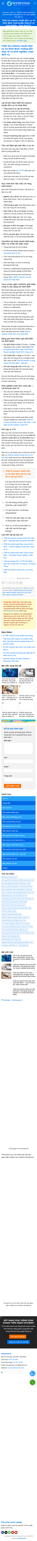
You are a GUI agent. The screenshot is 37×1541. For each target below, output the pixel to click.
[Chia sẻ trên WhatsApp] (3, 582)
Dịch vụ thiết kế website (11, 889)
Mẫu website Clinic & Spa (11, 826)
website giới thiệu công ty (11, 939)
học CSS (13, 895)
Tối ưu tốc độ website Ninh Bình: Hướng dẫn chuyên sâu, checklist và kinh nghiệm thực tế (24, 958)
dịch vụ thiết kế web (15, 590)
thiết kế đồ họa (8, 920)
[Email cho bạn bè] (13, 582)
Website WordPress (25, 942)
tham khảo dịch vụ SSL (12, 253)
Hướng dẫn (6, 803)
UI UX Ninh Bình (8, 930)
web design (7, 933)
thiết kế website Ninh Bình (14, 595)
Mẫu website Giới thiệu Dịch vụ (13, 840)
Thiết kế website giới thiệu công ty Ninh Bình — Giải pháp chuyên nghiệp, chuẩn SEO (20, 422)
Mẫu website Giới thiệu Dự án (12, 845)
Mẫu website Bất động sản (11, 817)
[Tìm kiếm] (35, 3)
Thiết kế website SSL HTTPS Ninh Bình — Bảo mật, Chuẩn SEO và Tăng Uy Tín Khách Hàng (20, 563)
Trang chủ (5, 12)
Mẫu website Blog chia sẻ (11, 822)
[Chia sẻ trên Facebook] (6, 582)
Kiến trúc (23, 895)
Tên (6, 758)
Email (6, 767)
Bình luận (8, 740)
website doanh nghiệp (10, 936)
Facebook (9, 611)
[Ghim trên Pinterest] (17, 582)
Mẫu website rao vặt (9, 859)
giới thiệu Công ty (26, 892)
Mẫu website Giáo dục (10, 831)
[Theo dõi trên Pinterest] (12, 1532)
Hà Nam (5, 895)
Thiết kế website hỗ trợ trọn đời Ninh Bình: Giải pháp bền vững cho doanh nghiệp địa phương (24, 966)
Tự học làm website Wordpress (13, 927)
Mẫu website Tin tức (9, 863)
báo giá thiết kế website (10, 880)
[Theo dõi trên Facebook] (2, 1532)
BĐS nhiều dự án (27, 880)
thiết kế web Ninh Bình (22, 908)
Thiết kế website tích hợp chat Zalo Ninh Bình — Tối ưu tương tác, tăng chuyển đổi (24, 982)
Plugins (5, 868)
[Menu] (2, 3)
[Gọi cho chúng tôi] (9, 1532)
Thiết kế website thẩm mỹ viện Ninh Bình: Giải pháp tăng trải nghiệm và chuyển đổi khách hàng (24, 991)
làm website (19, 899)
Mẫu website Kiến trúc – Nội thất (14, 854)
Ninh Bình (6, 902)
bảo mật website (8, 883)
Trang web (8, 776)
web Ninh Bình (19, 933)
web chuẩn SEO (21, 930)
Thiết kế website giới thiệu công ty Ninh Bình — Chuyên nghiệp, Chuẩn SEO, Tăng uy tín (19, 349)
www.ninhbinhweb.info (16, 1368)
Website (30, 933)
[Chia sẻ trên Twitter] (10, 582)
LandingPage (7, 899)
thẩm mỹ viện (20, 920)
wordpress (6, 945)
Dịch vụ (12, 12)
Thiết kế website (9, 911)
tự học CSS (24, 923)
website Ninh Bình (9, 942)
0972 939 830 (13, 1359)
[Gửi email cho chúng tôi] (5, 1532)
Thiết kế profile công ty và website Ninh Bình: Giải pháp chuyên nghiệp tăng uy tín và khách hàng (18, 641)
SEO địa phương (18, 905)
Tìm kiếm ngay (21, 41)
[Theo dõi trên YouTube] (16, 1532)
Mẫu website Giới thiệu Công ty (13, 835)
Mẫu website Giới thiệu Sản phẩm (14, 849)
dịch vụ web (26, 889)
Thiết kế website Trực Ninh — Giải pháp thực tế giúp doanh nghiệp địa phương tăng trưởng (24, 974)
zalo (17, 611)
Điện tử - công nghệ (20, 945)
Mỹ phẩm (29, 899)
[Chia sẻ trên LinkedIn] (21, 582)
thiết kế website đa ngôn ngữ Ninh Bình (15, 917)
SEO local (6, 905)
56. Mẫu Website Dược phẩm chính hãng (18, 636)
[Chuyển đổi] (3, 471)
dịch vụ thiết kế (8, 886)
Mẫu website (6, 808)
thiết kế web (7, 908)
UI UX (29, 927)
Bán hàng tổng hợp (9, 877)
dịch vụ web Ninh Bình (10, 892)
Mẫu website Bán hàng (10, 812)
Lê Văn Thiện (17, 1362)
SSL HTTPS (20, 170)
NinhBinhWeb (21, 1538)
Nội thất (16, 902)
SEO (23, 902)
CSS (18, 883)
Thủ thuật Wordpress (10, 923)
